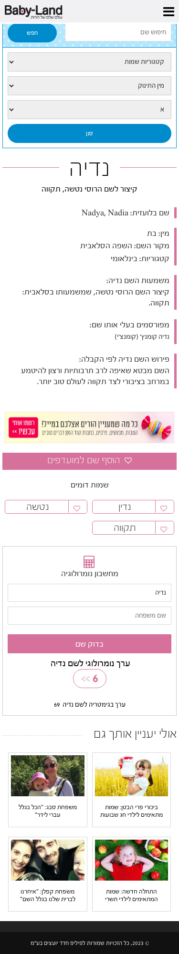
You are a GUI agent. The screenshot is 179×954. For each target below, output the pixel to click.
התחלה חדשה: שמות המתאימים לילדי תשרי (131, 895)
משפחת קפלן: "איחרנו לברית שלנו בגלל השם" (47, 895)
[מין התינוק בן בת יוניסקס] (89, 85)
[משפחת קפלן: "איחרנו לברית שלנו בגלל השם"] (47, 859)
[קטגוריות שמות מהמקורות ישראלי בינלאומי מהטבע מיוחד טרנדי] (89, 61)
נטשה (37, 506)
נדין (124, 506)
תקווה (125, 527)
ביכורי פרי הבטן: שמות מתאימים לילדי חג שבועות (131, 810)
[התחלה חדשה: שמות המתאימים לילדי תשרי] (131, 859)
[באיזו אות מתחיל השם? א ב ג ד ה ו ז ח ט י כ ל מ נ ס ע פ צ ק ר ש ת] (89, 109)
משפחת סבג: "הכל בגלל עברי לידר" (48, 810)
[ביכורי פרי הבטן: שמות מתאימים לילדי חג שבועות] (131, 775)
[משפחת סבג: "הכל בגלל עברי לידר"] (47, 775)
